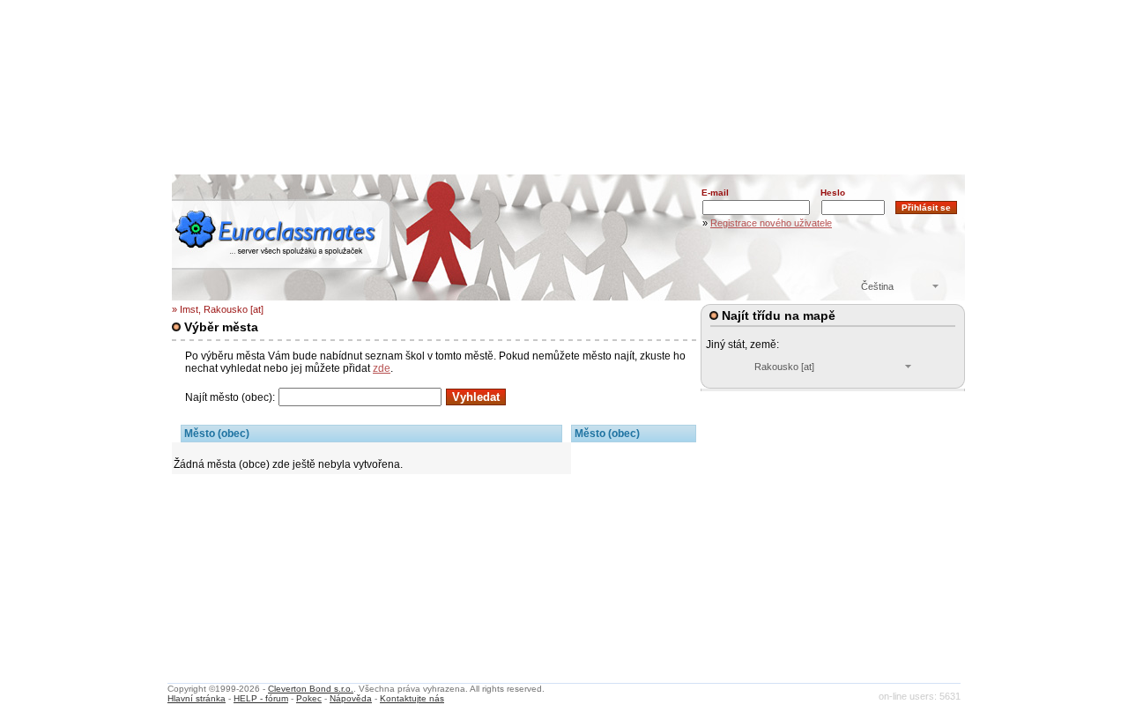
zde (381, 368)
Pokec (309, 698)
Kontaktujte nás (412, 698)
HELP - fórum (261, 698)
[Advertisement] (568, 119)
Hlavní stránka (196, 698)
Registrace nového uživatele (771, 223)
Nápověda (351, 698)
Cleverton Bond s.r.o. (310, 688)
